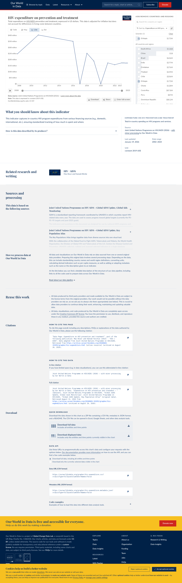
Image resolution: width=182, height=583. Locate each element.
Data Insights (98, 549)
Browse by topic (36, 5)
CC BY (32, 101)
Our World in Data (17, 5)
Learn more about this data (71, 96)
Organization (127, 544)
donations (41, 572)
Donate (165, 5)
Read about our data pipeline (61, 280)
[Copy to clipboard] (125, 338)
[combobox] (122, 4)
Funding (125, 549)
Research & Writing (159, 540)
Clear (171, 34)
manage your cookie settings (97, 577)
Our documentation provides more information (81, 452)
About (77, 5)
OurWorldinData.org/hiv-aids (18, 101)
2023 (128, 90)
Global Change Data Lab (43, 536)
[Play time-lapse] (10, 91)
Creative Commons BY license (72, 314)
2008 (16, 90)
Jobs (123, 558)
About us (125, 540)
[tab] (13, 30)
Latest (55, 5)
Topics (95, 540)
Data (48, 5)
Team (124, 553)
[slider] (22, 90)
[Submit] (139, 5)
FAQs (47, 550)
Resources (65, 5)
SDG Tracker (98, 563)
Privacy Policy (78, 577)
